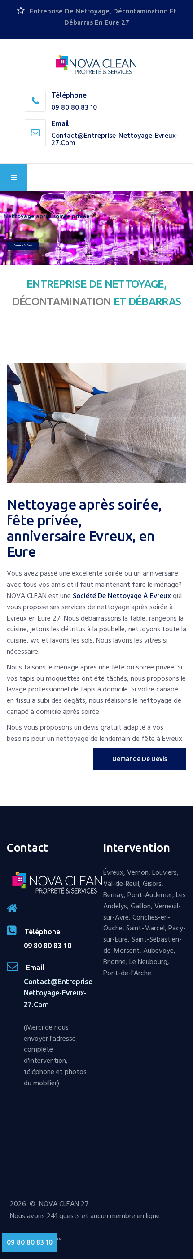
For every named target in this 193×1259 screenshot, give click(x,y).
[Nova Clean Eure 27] (96, 65)
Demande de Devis (139, 758)
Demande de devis (23, 245)
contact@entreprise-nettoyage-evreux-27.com (115, 139)
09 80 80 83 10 (74, 107)
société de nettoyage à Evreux (122, 596)
